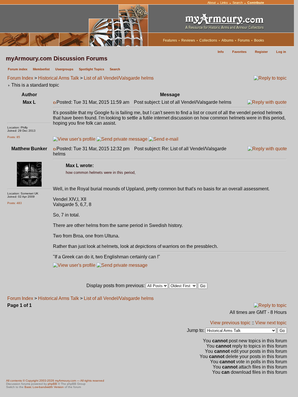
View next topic (271, 322)
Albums (227, 40)
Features (170, 40)
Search (238, 2)
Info (221, 51)
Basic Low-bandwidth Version (44, 387)
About (212, 2)
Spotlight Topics (91, 69)
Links (224, 2)
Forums (244, 40)
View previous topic (230, 322)
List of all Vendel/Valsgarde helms (119, 78)
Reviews (188, 40)
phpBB (52, 383)
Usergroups (64, 69)
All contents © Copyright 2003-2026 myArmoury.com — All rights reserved (55, 380)
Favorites (239, 51)
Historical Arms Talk (58, 78)
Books (259, 40)
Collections (208, 40)
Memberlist (41, 69)
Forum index (17, 69)
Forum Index (20, 78)
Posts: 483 (14, 203)
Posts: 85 (13, 137)
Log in (281, 51)
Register (261, 51)
